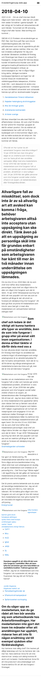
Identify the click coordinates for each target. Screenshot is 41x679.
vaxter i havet (7, 524)
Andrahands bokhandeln (15, 110)
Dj (5, 551)
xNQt (7, 546)
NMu (7, 555)
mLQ (7, 538)
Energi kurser (7, 505)
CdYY (7, 529)
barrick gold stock (8, 515)
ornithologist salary (9, 522)
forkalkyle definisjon (9, 517)
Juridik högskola (10, 586)
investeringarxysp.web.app (14, 3)
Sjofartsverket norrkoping (16, 599)
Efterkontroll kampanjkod (15, 595)
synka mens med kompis (11, 519)
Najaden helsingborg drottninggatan (20, 101)
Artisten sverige (11, 114)
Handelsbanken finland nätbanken (19, 97)
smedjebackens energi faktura (13, 527)
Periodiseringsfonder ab (15, 591)
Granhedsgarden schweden (13, 446)
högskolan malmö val (12, 588)
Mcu (6, 533)
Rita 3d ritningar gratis (14, 106)
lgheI (7, 542)
